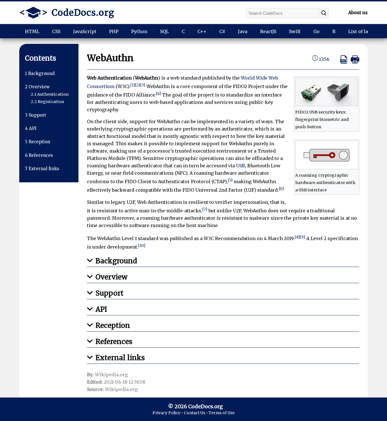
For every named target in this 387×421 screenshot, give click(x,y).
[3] (142, 85)
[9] (302, 237)
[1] (132, 85)
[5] (230, 180)
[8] (297, 237)
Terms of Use (222, 412)
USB (240, 165)
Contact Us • (196, 412)
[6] (281, 188)
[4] (158, 93)
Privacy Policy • (168, 412)
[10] (141, 245)
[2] (137, 85)
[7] (204, 209)
